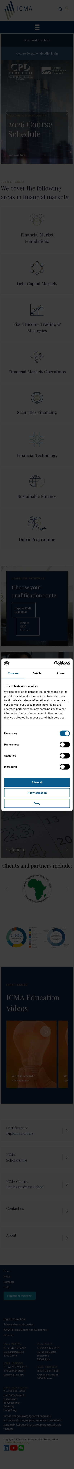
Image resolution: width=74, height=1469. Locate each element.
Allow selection (37, 792)
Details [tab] (37, 673)
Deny (37, 803)
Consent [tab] (13, 673)
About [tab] (61, 673)
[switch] (65, 744)
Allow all (37, 782)
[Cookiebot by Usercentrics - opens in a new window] (54, 663)
